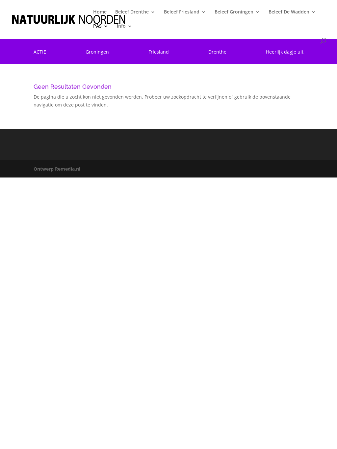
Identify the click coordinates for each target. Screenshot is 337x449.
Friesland (158, 52)
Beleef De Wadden (289, 12)
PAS (97, 26)
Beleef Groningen (234, 12)
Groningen (97, 52)
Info (121, 26)
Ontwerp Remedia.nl (57, 169)
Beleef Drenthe (132, 12)
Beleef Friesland (181, 12)
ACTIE (40, 52)
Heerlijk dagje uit (284, 52)
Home (100, 12)
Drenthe (217, 52)
